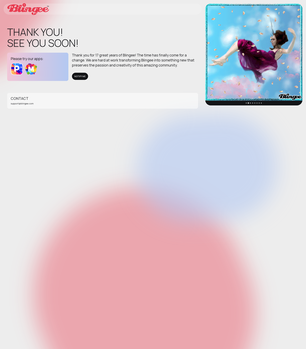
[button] (246, 103)
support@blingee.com (22, 103)
